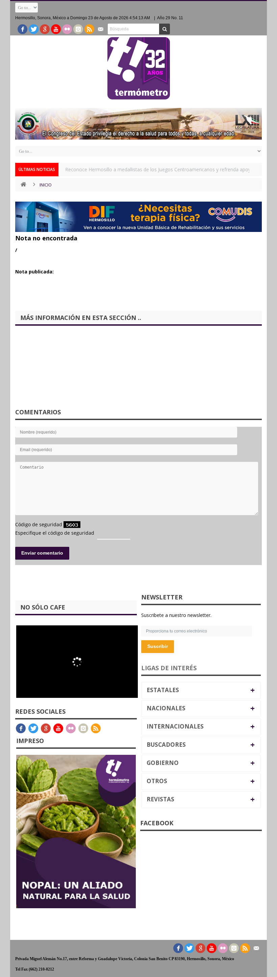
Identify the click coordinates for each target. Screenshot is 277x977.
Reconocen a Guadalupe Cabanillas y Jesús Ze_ (116, 169)
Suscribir (157, 646)
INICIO (46, 185)
